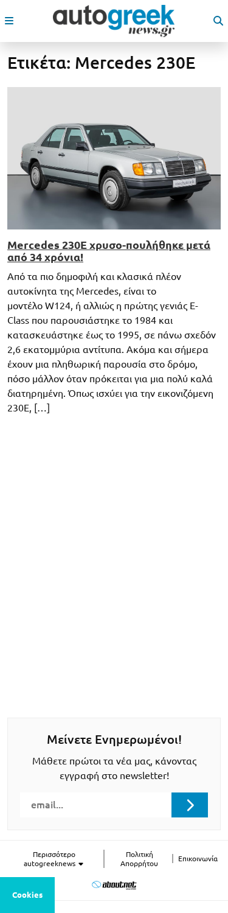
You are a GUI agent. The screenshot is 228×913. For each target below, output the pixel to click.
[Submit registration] (189, 804)
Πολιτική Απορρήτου (139, 858)
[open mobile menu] (9, 20)
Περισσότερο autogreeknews (50, 858)
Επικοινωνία (198, 858)
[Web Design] (114, 885)
